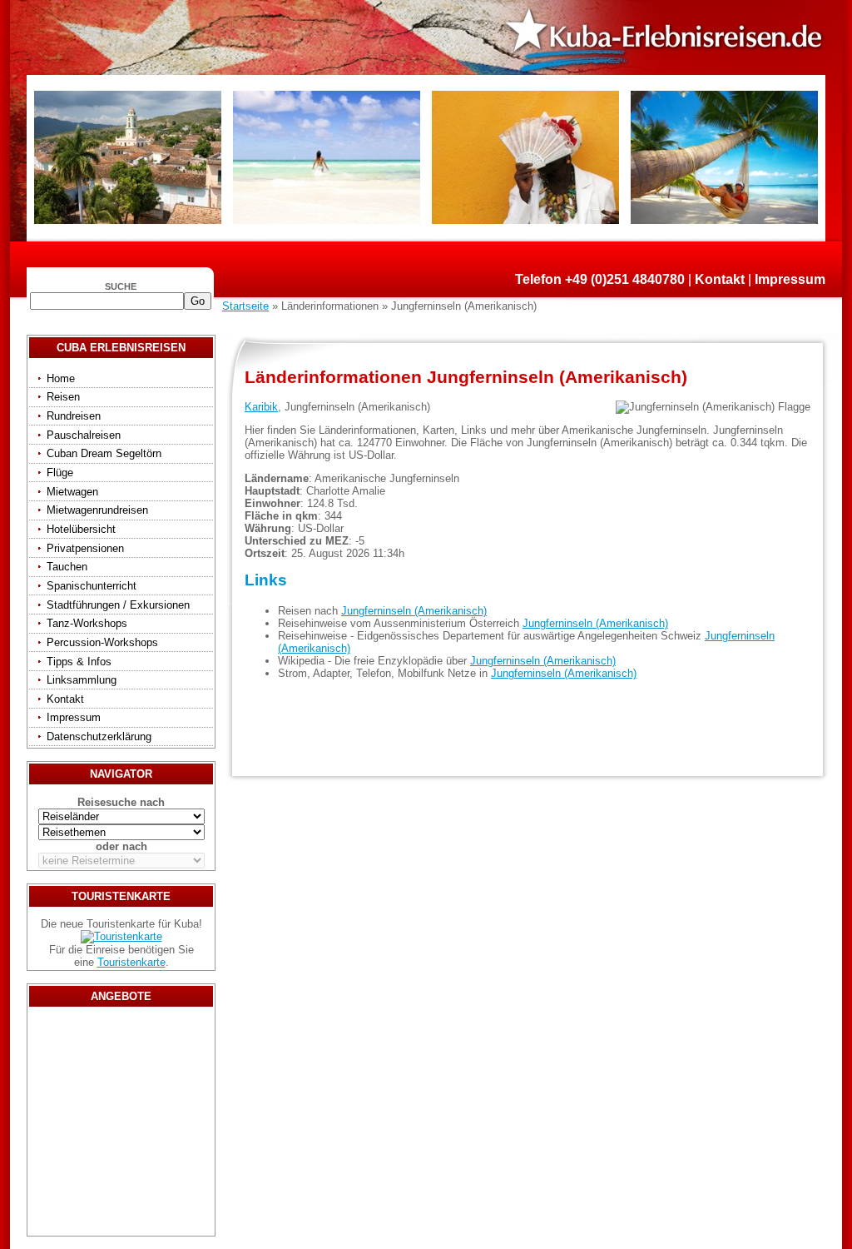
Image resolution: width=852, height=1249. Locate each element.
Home (61, 378)
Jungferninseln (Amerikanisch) (414, 611)
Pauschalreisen (84, 435)
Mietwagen (72, 491)
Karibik (261, 407)
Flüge (60, 472)
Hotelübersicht (81, 529)
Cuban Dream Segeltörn (104, 453)
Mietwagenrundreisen (97, 510)
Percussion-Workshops (102, 642)
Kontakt (720, 279)
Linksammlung (81, 680)
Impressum (790, 279)
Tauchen (67, 566)
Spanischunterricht (91, 586)
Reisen (63, 397)
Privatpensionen (85, 548)
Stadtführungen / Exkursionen (118, 605)
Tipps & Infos (79, 661)
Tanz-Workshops (87, 623)
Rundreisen (74, 416)
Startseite (245, 306)
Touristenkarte (131, 962)
